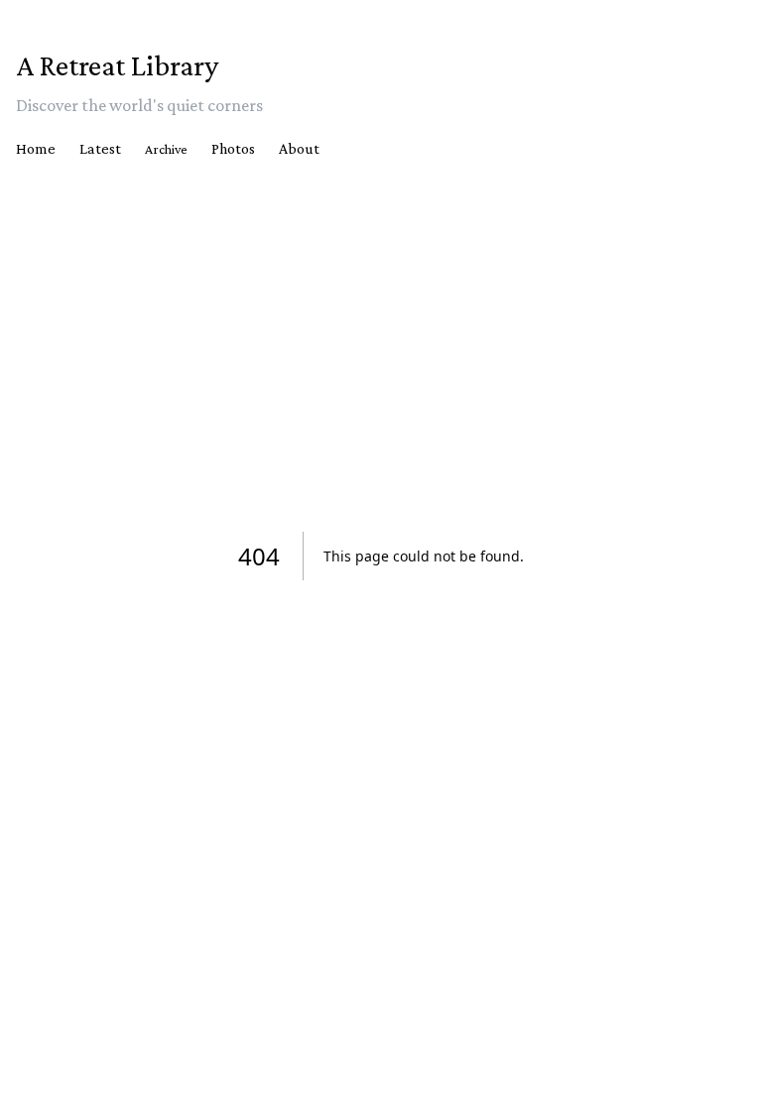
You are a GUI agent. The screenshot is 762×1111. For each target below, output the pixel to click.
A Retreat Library (117, 65)
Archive (166, 149)
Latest (100, 148)
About (299, 148)
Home (36, 148)
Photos (233, 148)
